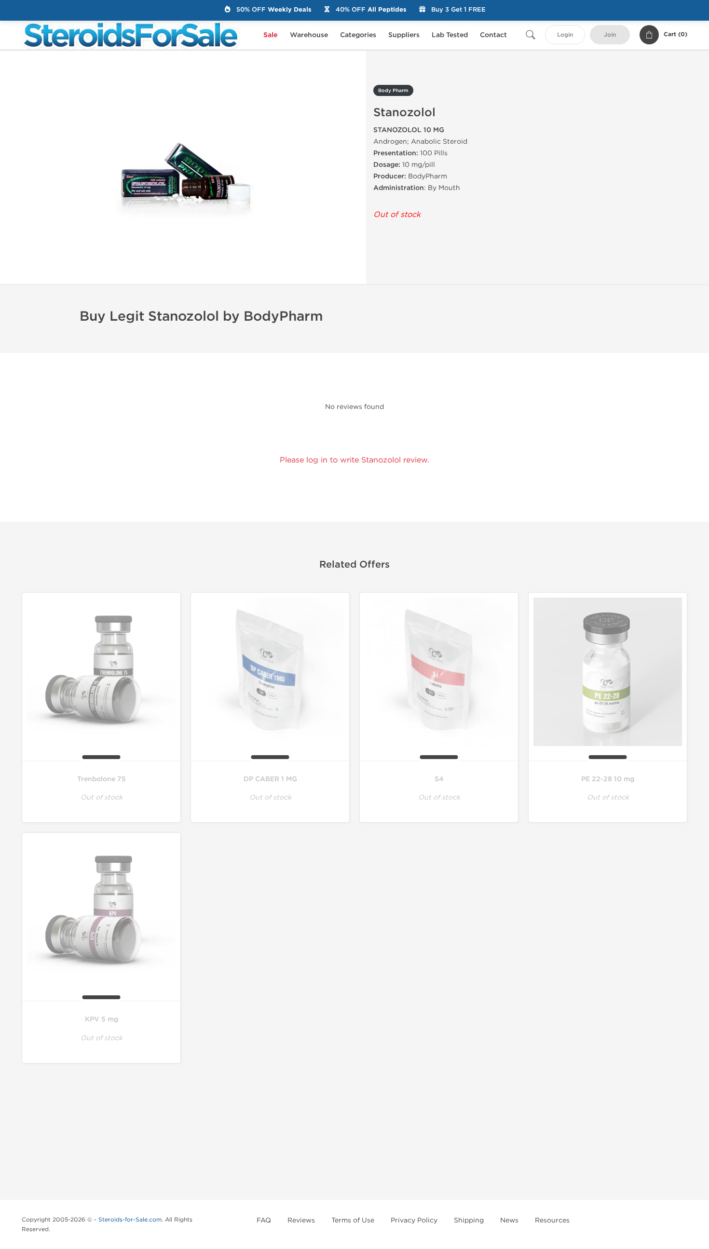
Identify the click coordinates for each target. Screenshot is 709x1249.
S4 (439, 779)
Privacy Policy (414, 1220)
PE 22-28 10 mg (607, 779)
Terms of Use (352, 1220)
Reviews (301, 1220)
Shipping (469, 1220)
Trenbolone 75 (101, 779)
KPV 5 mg (101, 1019)
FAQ (264, 1220)
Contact (493, 35)
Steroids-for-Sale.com (130, 1219)
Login (565, 35)
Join (610, 35)
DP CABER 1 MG (270, 779)
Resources (552, 1220)
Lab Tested (450, 35)
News (509, 1220)
